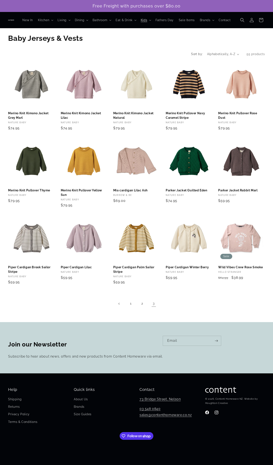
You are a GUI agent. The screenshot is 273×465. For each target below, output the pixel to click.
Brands (79, 406)
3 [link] (154, 303)
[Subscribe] (216, 341)
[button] (45, 20)
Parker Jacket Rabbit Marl (237, 190)
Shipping (15, 399)
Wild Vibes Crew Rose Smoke (240, 267)
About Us (81, 399)
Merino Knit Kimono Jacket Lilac (81, 115)
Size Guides (82, 414)
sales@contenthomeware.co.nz (165, 415)
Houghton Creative (216, 403)
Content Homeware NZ (229, 399)
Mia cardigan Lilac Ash (130, 190)
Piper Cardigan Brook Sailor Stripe (29, 269)
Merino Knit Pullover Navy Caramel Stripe (185, 115)
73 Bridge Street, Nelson (160, 399)
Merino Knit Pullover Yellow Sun (81, 193)
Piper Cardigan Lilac (76, 267)
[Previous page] (119, 303)
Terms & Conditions (22, 422)
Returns (14, 406)
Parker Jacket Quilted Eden (186, 190)
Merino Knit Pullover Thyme (29, 190)
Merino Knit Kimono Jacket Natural (133, 115)
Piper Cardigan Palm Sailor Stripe (133, 269)
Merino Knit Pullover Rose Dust (237, 115)
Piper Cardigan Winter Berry (187, 267)
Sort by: (197, 54)
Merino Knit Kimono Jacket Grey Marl (28, 115)
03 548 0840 (150, 409)
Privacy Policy (18, 414)
